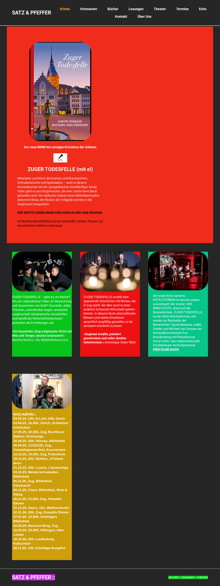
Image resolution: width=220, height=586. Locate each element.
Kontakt (121, 16)
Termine (182, 9)
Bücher (112, 9)
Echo (202, 9)
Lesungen (136, 9)
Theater (160, 9)
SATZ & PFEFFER (31, 13)
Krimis (65, 9)
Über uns (144, 16)
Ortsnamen (88, 9)
